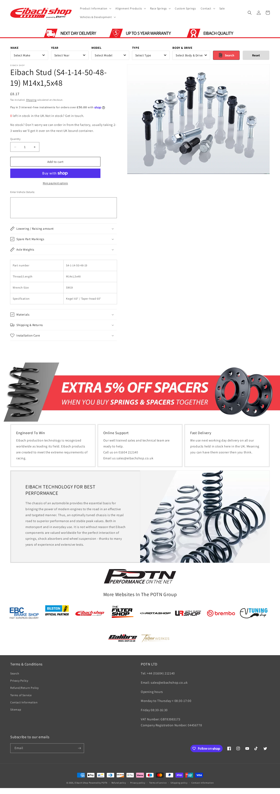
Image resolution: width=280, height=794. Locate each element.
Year (54, 48)
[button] (95, 8)
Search (14, 673)
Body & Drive (182, 48)
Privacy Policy (19, 680)
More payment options (55, 183)
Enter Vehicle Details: (22, 192)
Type (135, 48)
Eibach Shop (81, 782)
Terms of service (157, 782)
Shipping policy (179, 782)
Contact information (202, 782)
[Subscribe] (79, 748)
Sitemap (15, 709)
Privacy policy (137, 782)
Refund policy (119, 782)
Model (96, 48)
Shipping (31, 99)
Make (14, 48)
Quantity (15, 139)
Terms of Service (21, 695)
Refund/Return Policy (24, 688)
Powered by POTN (98, 782)
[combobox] (29, 55)
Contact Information (24, 702)
